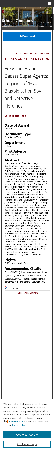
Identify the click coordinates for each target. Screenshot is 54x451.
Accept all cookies (27, 435)
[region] (27, 425)
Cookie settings (15, 421)
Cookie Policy (18, 425)
